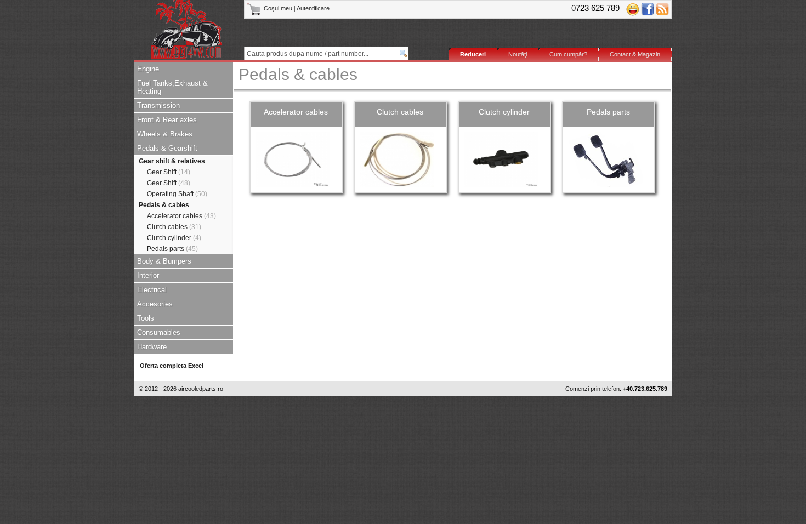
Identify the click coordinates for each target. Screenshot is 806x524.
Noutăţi (517, 54)
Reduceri (473, 54)
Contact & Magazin (635, 54)
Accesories (155, 304)
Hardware (152, 347)
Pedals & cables (164, 205)
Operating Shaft (177, 194)
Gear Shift (168, 172)
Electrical (152, 290)
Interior (148, 275)
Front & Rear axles (167, 120)
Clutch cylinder (174, 238)
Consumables (158, 332)
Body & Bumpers (164, 261)
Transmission (158, 105)
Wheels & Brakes (164, 134)
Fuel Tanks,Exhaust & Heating (172, 87)
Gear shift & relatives (172, 161)
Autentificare (313, 8)
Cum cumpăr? (568, 54)
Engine (148, 69)
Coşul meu (278, 8)
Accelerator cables (181, 216)
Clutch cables (174, 227)
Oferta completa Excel (171, 365)
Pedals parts (172, 249)
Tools (145, 318)
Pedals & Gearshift (167, 148)
